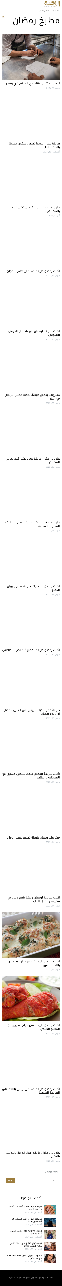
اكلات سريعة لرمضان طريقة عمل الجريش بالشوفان (34, 332)
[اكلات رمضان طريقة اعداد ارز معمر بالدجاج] (31, 244)
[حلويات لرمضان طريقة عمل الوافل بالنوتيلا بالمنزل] (31, 1126)
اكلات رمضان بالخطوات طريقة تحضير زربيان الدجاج (33, 588)
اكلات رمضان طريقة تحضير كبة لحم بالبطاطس (31, 650)
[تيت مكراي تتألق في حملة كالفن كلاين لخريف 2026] (50, 1246)
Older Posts (52, 1172)
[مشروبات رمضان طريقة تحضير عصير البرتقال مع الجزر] (31, 368)
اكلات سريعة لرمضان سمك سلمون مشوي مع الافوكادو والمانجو (31, 775)
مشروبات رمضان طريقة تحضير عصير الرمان (33, 837)
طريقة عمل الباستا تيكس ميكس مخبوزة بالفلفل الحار (34, 145)
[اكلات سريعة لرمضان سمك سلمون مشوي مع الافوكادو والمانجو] (31, 747)
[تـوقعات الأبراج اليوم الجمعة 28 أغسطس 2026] (50, 1222)
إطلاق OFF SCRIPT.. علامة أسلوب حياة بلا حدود (26, 1232)
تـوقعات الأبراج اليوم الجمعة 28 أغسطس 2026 (27, 1220)
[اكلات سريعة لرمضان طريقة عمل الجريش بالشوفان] (31, 304)
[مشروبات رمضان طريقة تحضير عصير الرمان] (31, 811)
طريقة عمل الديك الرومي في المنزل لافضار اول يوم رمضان (32, 711)
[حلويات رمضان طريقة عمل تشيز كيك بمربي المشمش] (31, 432)
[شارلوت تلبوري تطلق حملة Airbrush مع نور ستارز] (50, 1259)
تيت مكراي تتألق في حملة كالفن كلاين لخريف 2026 (26, 1244)
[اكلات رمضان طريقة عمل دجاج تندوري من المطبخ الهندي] (31, 998)
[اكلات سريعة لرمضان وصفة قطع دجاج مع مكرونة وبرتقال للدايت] (31, 871)
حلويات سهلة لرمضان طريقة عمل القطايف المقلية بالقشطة (32, 524)
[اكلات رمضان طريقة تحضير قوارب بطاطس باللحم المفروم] (31, 935)
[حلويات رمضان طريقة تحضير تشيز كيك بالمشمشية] (31, 181)
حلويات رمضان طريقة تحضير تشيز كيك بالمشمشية (36, 209)
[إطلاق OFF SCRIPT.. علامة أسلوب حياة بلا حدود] (50, 1234)
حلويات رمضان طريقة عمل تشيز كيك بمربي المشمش (33, 460)
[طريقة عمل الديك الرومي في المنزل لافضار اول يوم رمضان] (31, 683)
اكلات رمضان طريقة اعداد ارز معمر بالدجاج (33, 271)
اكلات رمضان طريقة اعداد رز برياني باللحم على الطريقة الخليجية (31, 1090)
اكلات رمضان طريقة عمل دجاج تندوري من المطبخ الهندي (34, 1027)
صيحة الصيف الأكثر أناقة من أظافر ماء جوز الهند (25, 1208)
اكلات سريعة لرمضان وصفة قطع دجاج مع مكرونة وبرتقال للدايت (33, 899)
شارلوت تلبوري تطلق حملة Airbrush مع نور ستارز (24, 1257)
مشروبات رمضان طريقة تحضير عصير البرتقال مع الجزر (32, 396)
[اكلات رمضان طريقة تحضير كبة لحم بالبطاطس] (31, 623)
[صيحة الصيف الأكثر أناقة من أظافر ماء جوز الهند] (50, 1209)
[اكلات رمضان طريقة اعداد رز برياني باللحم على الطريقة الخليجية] (31, 1062)
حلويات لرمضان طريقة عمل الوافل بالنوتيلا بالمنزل (33, 1154)
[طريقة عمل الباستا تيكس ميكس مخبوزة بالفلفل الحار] (31, 117)
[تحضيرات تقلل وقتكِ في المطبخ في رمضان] (31, 57)
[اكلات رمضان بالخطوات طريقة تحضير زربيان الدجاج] (31, 559)
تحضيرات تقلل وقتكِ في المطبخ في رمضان (32, 83)
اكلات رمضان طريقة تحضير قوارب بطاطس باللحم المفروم (34, 963)
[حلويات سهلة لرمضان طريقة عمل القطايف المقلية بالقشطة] (31, 496)
